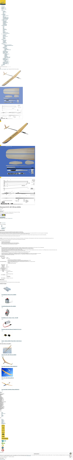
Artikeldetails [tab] (3, 228)
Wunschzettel (3, 7)
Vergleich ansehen (2, 459)
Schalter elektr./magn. (5, 36)
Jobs (3, 13)
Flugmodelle (9, 218)
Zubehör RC (4, 38)
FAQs (3, 12)
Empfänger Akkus (5, 29)
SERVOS (3, 39)
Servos (2, 414)
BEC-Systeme (4, 35)
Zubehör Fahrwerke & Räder (8, 49)
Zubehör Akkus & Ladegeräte (6, 33)
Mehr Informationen (29, 455)
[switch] (70, 457)
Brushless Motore (5, 20)
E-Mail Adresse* (2, 452)
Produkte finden (1, 66)
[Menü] (71, 452)
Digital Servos (4, 40)
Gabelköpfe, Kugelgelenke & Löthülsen (9, 45)
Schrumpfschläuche (5, 59)
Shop (2, 412)
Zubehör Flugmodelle (5, 19)
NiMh (3, 28)
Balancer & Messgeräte (5, 32)
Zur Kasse (3, 8)
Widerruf (2, 420)
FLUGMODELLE (4, 14)
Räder (5, 50)
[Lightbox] (17, 121)
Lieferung (3, 421)
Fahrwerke (6, 48)
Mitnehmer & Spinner (5, 22)
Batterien (4, 30)
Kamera (5, 60)
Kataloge (4, 64)
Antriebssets (4, 23)
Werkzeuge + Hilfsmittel (5, 62)
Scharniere (6, 46)
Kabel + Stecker (5, 53)
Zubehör (2, 43)
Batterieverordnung (4, 423)
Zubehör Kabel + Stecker (7, 57)
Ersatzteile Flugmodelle (5, 18)
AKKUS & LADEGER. (4, 25)
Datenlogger (4, 37)
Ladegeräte (4, 31)
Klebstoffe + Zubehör (5, 52)
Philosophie (4, 11)
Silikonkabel (6, 55)
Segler (3, 16)
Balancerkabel (6, 56)
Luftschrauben (4, 21)
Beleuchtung (4, 47)
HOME (2, 10)
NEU (2, 65)
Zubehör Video (6, 61)
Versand (2, 211)
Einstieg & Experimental (5, 15)
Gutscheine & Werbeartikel (6, 63)
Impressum (3, 419)
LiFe (3, 27)
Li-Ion (3, 26)
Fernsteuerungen (5, 34)
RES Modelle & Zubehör (5, 17)
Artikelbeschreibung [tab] (4, 227)
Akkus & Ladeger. (3, 413)
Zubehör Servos (4, 42)
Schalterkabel (6, 54)
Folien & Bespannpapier (5, 51)
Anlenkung (4, 44)
